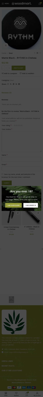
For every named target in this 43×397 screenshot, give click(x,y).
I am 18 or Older (13, 205)
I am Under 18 (31, 205)
